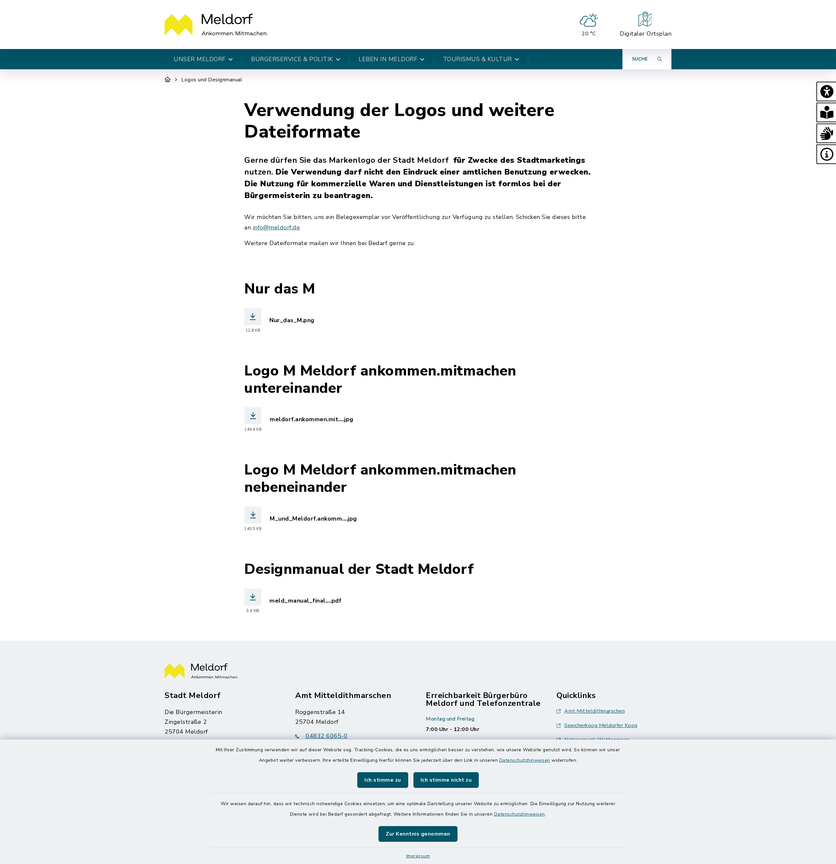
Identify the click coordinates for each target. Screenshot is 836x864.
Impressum (418, 856)
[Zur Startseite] (168, 80)
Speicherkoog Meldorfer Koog (600, 725)
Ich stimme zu (382, 780)
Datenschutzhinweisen (524, 760)
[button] (826, 91)
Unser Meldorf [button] (200, 59)
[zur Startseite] (216, 24)
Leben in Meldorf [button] (388, 59)
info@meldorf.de (276, 227)
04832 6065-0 (326, 736)
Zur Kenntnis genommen (418, 834)
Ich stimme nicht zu (446, 780)
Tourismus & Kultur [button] (477, 59)
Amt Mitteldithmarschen (594, 711)
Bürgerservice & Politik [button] (292, 59)
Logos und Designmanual (211, 79)
